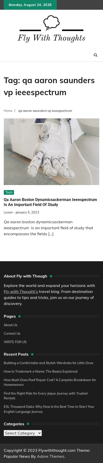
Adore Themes (50, 456)
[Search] (95, 55)
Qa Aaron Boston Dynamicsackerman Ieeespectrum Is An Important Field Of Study (50, 202)
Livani (8, 212)
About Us (10, 325)
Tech (9, 192)
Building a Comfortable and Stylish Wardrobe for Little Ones (48, 363)
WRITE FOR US (15, 342)
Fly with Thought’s (21, 291)
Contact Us (12, 333)
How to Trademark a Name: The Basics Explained (41, 371)
